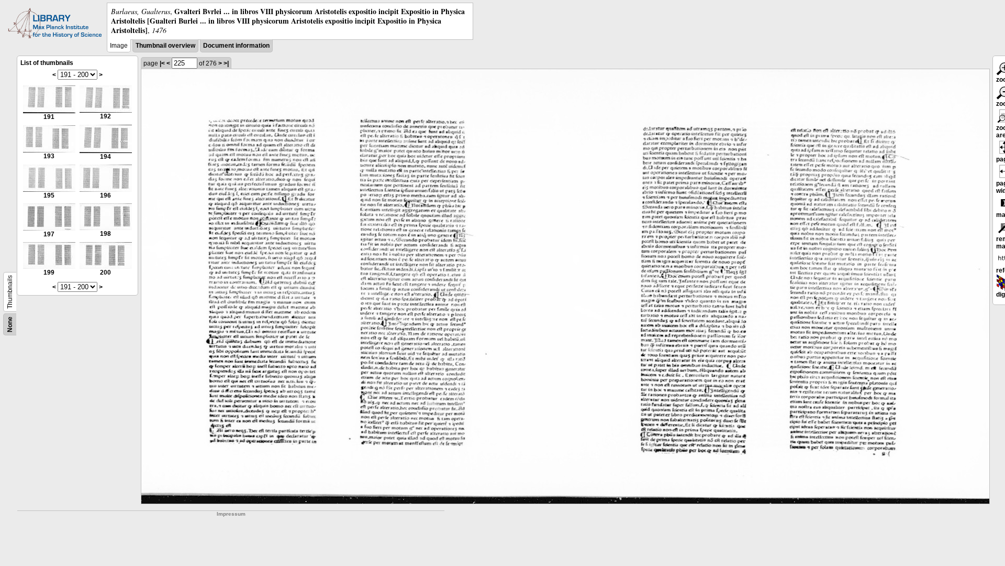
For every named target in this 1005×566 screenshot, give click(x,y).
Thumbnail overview (165, 45)
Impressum (231, 514)
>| (226, 63)
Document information (236, 45)
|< (162, 63)
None (10, 324)
